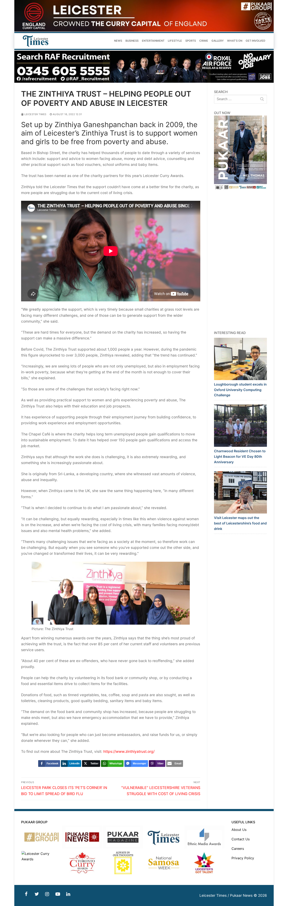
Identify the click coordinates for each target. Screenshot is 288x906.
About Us (238, 830)
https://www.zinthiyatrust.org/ (129, 751)
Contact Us (240, 839)
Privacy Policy (242, 858)
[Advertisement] (240, 260)
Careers (237, 848)
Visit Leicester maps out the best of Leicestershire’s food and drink (240, 523)
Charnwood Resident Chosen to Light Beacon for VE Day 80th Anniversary (240, 456)
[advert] (144, 30)
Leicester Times (35, 114)
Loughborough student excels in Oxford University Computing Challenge (240, 389)
